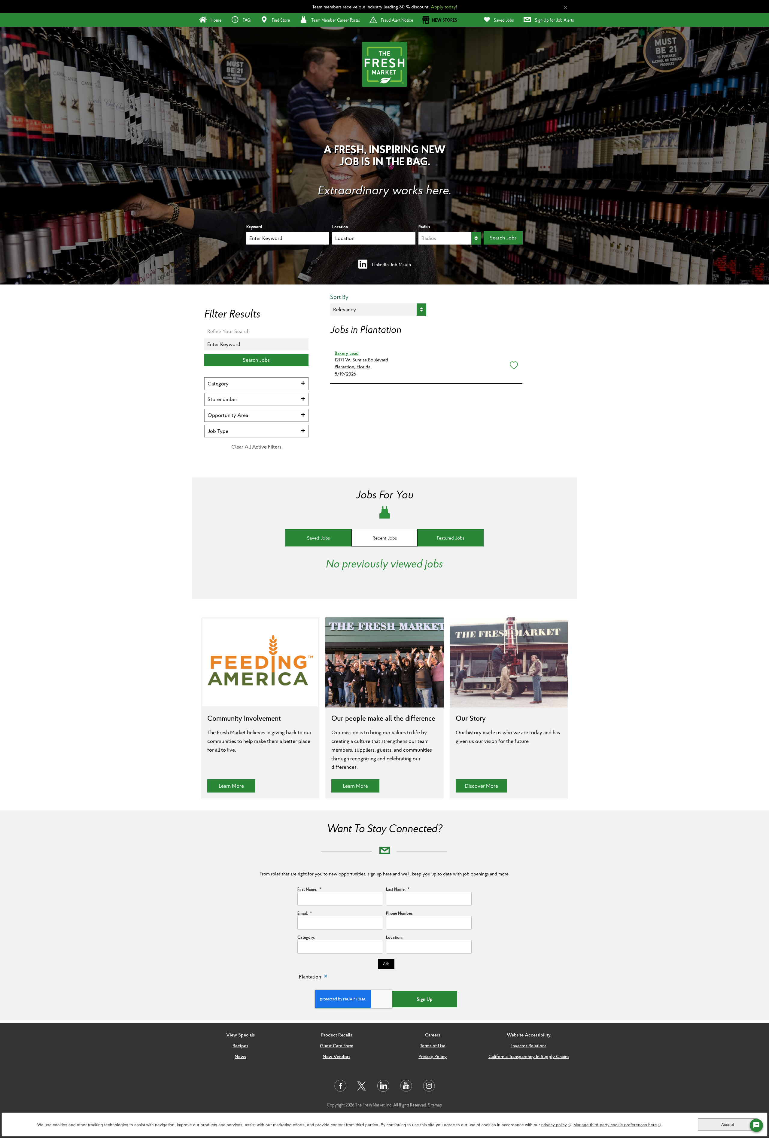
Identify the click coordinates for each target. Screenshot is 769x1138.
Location (340, 227)
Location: (394, 937)
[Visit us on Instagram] (429, 1086)
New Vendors (336, 1056)
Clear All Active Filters (256, 446)
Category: (306, 937)
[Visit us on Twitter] (361, 1086)
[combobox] (373, 238)
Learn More (237, 785)
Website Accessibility (529, 1035)
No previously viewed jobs (384, 564)
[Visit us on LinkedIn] (383, 1086)
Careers (432, 1035)
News (240, 1056)
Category (218, 383)
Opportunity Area (228, 415)
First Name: (309, 889)
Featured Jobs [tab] (450, 538)
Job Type (218, 431)
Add (386, 963)
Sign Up (425, 999)
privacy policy (556, 1124)
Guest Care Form (336, 1045)
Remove (325, 977)
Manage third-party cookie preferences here (617, 1124)
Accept (727, 1124)
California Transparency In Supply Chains (528, 1056)
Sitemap (435, 1105)
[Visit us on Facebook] (340, 1086)
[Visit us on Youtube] (406, 1086)
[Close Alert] (565, 7)
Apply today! (444, 7)
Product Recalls (336, 1035)
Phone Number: (399, 913)
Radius (424, 227)
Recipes (240, 1045)
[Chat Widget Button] (756, 1125)
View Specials (240, 1035)
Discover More (486, 785)
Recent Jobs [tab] (384, 538)
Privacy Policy (432, 1056)
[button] (512, 364)
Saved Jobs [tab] (318, 538)
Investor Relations (528, 1045)
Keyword (254, 227)
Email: (304, 913)
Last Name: (397, 889)
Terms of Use (432, 1045)
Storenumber (222, 399)
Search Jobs (503, 237)
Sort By (339, 297)
